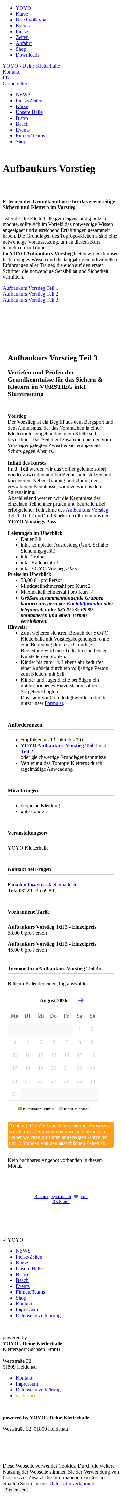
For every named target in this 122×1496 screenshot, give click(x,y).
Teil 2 (28, 515)
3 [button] (14, 1042)
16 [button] (92, 1055)
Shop (21, 141)
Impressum (27, 1309)
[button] (14, 1029)
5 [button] (40, 1042)
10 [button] (14, 1055)
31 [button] (14, 1094)
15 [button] (79, 1055)
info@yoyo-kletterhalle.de (50, 884)
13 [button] (53, 1055)
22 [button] (79, 1068)
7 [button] (66, 1042)
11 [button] (27, 1055)
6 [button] (53, 1042)
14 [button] (66, 1055)
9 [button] (92, 1042)
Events (23, 130)
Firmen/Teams (30, 135)
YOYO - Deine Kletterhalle (31, 66)
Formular (54, 703)
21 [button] (66, 1068)
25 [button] (27, 1081)
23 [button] (92, 1068)
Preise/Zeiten (29, 100)
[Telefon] (11, 1452)
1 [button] (79, 1029)
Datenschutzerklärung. (72, 1483)
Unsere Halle (29, 112)
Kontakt (11, 72)
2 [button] (92, 1029)
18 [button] (27, 1068)
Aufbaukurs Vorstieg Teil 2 (30, 294)
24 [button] (14, 1081)
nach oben (26, 1395)
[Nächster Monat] (81, 1000)
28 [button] (66, 1081)
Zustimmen (15, 1490)
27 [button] (53, 1081)
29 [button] (79, 1081)
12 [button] (40, 1055)
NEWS (23, 94)
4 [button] (27, 1042)
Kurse (22, 106)
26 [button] (40, 1081)
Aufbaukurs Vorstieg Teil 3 (30, 300)
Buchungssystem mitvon (61, 1199)
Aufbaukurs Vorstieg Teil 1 (30, 288)
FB (6, 77)
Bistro (22, 118)
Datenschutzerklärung (38, 1315)
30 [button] (92, 1081)
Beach (22, 124)
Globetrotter (15, 83)
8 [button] (79, 1042)
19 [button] (40, 1068)
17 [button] (14, 1068)
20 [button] (53, 1068)
